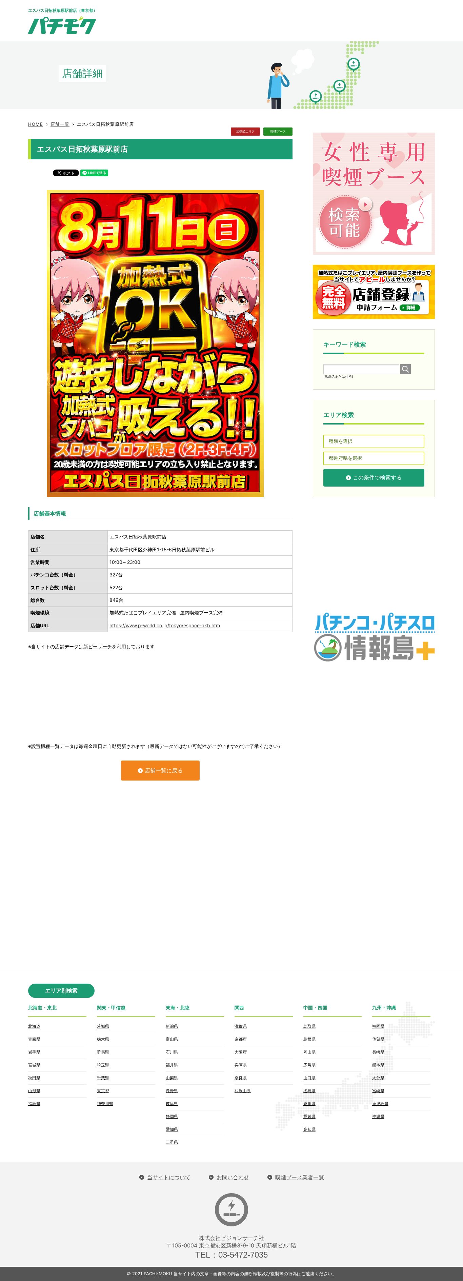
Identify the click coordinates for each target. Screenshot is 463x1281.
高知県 (309, 1129)
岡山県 (309, 1052)
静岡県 (172, 1116)
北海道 (34, 1026)
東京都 (103, 1090)
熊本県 (378, 1064)
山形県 (34, 1090)
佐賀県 (378, 1039)
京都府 (241, 1039)
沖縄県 (378, 1116)
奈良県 (241, 1077)
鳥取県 (309, 1026)
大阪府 (241, 1052)
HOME (35, 124)
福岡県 (378, 1026)
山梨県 (172, 1077)
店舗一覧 (60, 124)
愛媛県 (309, 1116)
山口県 (309, 1077)
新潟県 (172, 1026)
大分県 (378, 1077)
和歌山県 (243, 1090)
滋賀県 (241, 1026)
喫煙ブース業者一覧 (299, 1177)
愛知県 (172, 1129)
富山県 (172, 1039)
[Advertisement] (311, 20)
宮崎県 (378, 1090)
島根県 (309, 1039)
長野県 (172, 1090)
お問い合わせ (233, 1177)
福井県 (172, 1064)
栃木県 (103, 1039)
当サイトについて (168, 1177)
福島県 (34, 1103)
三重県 (172, 1142)
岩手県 (34, 1052)
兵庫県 (241, 1064)
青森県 (34, 1039)
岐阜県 (172, 1103)
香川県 (309, 1103)
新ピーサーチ (97, 646)
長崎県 (378, 1052)
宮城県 (34, 1064)
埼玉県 (103, 1064)
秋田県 (34, 1077)
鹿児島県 (380, 1103)
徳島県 (309, 1090)
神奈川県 (105, 1103)
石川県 (172, 1052)
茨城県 (103, 1026)
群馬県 (103, 1052)
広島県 (309, 1064)
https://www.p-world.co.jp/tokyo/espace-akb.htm (164, 625)
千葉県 (103, 1077)
